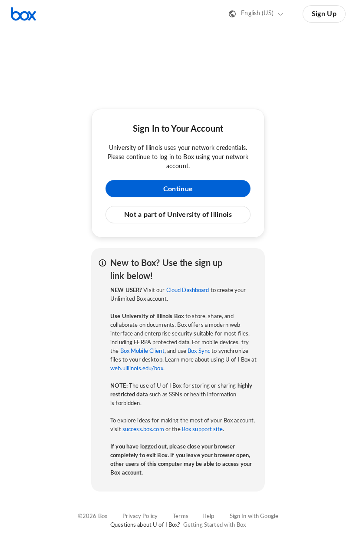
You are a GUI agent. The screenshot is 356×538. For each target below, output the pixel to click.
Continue (178, 189)
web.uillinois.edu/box (136, 369)
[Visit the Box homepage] (23, 14)
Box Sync (199, 351)
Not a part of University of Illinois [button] (178, 214)
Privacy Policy (140, 516)
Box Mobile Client (142, 351)
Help (208, 516)
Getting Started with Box (214, 525)
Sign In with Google (254, 516)
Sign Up (324, 13)
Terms (180, 516)
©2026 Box (92, 516)
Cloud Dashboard (187, 290)
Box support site (202, 429)
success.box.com (143, 429)
